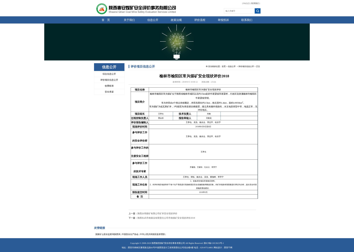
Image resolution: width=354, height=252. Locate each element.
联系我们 (255, 3)
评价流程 (199, 19)
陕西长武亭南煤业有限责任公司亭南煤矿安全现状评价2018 (166, 218)
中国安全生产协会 (130, 234)
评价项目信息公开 (109, 80)
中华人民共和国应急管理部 (152, 234)
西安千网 (228, 247)
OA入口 (246, 3)
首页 (224, 66)
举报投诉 (223, 19)
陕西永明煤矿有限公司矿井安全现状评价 (157, 213)
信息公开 (152, 19)
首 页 (106, 19)
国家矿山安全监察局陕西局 (107, 234)
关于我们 (129, 19)
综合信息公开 (109, 74)
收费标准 (109, 86)
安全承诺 (109, 92)
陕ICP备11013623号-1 (214, 243)
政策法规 (176, 19)
